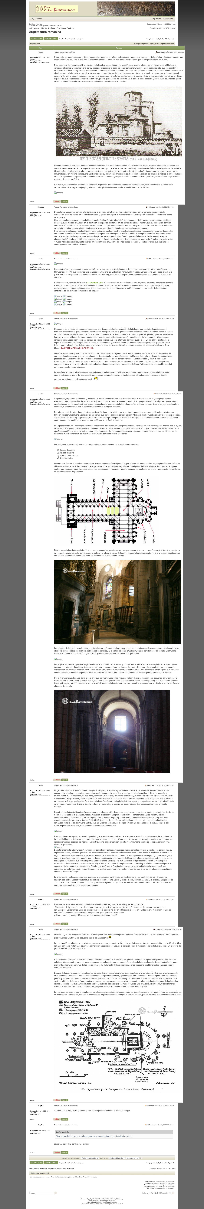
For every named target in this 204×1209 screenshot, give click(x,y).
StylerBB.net (104, 1200)
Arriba (32, 201)
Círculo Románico (111, 1202)
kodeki (113, 1200)
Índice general (34, 28)
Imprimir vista (35, 43)
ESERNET (98, 1202)
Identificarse (168, 19)
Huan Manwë (104, 1204)
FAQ (32, 19)
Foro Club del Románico (65, 28)
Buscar (39, 19)
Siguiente (171, 39)
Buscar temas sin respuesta (38, 25)
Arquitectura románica (45, 31)
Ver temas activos (55, 25)
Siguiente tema (168, 43)
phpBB (91, 1199)
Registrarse (156, 19)
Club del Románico (48, 28)
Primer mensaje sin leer (153, 43)
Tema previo (138, 43)
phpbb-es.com (118, 1204)
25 (166, 39)
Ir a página (150, 39)
